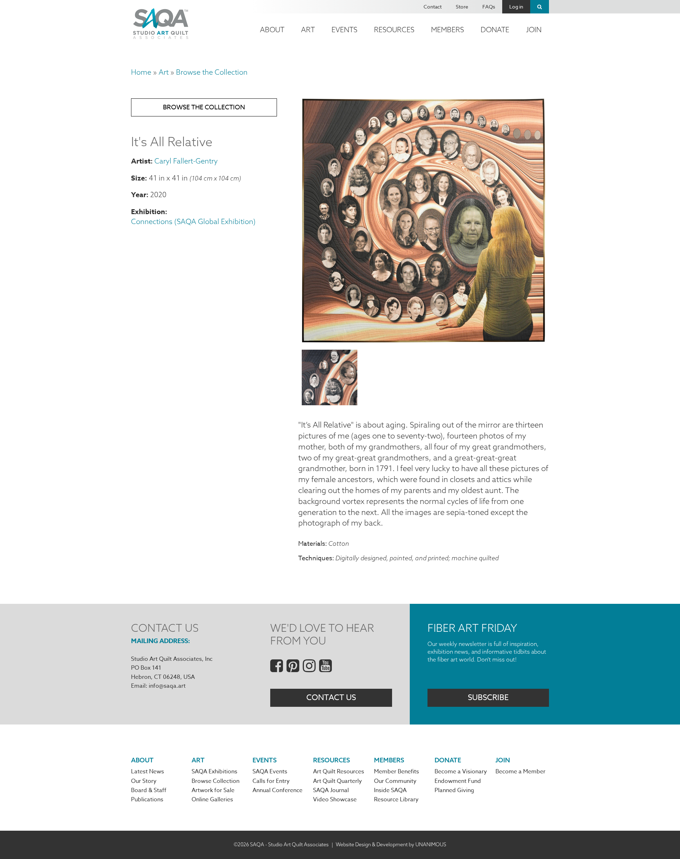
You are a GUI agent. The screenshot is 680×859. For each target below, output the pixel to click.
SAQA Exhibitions (214, 771)
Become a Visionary (461, 771)
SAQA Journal (331, 790)
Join (534, 29)
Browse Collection (215, 781)
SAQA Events (270, 771)
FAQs (488, 6)
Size (138, 178)
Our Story (144, 781)
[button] (423, 340)
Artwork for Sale (213, 790)
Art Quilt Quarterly (337, 781)
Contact (433, 6)
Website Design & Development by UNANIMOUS (391, 844)
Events (344, 29)
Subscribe (488, 697)
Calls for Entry (271, 781)
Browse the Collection (212, 72)
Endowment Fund (458, 781)
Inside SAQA (390, 790)
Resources (394, 29)
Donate (495, 29)
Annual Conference (277, 790)
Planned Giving (454, 790)
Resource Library (396, 799)
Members (447, 29)
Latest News (147, 771)
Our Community (395, 781)
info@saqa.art (167, 686)
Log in (516, 6)
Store (462, 6)
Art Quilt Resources (338, 771)
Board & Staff (148, 790)
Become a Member (520, 771)
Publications (147, 799)
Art (308, 29)
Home (141, 72)
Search (539, 6)
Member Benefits (396, 771)
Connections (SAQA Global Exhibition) (193, 221)
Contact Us (331, 697)
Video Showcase (335, 799)
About (272, 29)
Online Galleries (212, 799)
